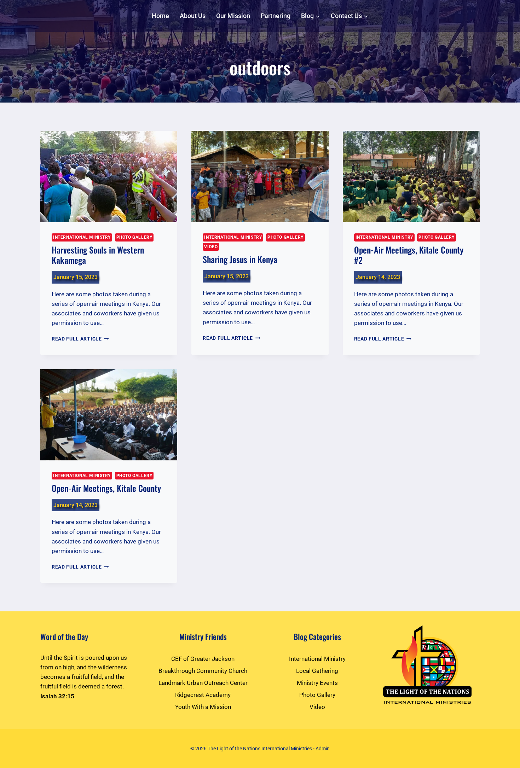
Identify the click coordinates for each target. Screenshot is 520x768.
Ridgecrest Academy (203, 694)
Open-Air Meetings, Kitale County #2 (408, 254)
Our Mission (233, 15)
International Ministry (82, 237)
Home (160, 15)
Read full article (80, 339)
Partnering (275, 15)
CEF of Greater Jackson (203, 658)
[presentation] (108, 176)
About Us (193, 15)
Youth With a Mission (203, 706)
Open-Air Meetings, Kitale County (106, 488)
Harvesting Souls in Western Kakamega (98, 254)
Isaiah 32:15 (57, 696)
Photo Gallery (134, 237)
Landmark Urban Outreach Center (203, 682)
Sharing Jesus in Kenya (240, 259)
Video (211, 246)
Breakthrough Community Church (202, 670)
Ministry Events (317, 682)
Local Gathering (317, 670)
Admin (323, 748)
